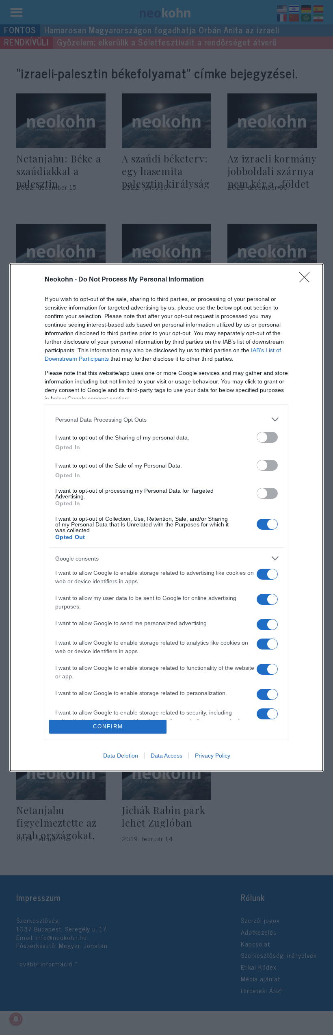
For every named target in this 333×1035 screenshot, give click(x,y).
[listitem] (166, 419)
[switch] (267, 437)
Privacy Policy (212, 755)
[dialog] (166, 517)
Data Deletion (120, 755)
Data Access (166, 755)
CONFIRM (108, 726)
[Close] (307, 280)
